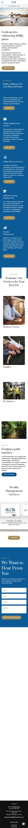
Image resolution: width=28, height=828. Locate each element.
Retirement (14, 825)
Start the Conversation (11, 617)
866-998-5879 (16, 806)
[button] (23, 824)
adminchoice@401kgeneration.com (14, 817)
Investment (14, 826)
